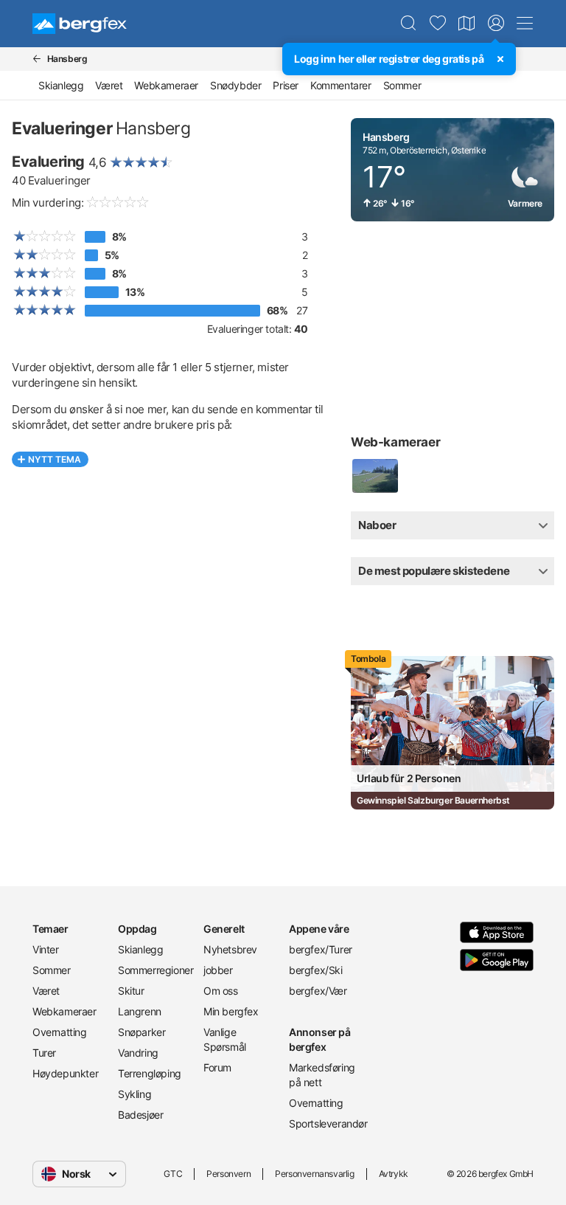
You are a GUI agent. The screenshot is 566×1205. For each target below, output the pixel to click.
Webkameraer (166, 85)
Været (108, 85)
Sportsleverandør (326, 1123)
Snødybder (235, 85)
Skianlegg (60, 85)
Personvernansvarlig (314, 1173)
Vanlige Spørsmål (224, 1039)
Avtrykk (393, 1173)
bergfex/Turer (320, 949)
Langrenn (139, 1011)
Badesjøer (140, 1114)
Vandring (138, 1052)
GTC (173, 1173)
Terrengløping (149, 1073)
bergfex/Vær (318, 990)
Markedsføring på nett (322, 1074)
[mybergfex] (496, 23)
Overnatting (59, 1032)
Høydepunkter (65, 1073)
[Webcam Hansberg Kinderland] (374, 476)
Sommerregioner (155, 970)
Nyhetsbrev (230, 949)
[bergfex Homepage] (79, 23)
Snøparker (141, 1032)
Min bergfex (231, 1011)
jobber (218, 970)
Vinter (45, 949)
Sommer (402, 85)
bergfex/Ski (316, 970)
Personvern (228, 1173)
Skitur (131, 990)
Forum (217, 1067)
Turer (44, 1052)
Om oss (220, 990)
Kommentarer (340, 85)
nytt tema (54, 459)
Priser (285, 85)
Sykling (134, 1094)
